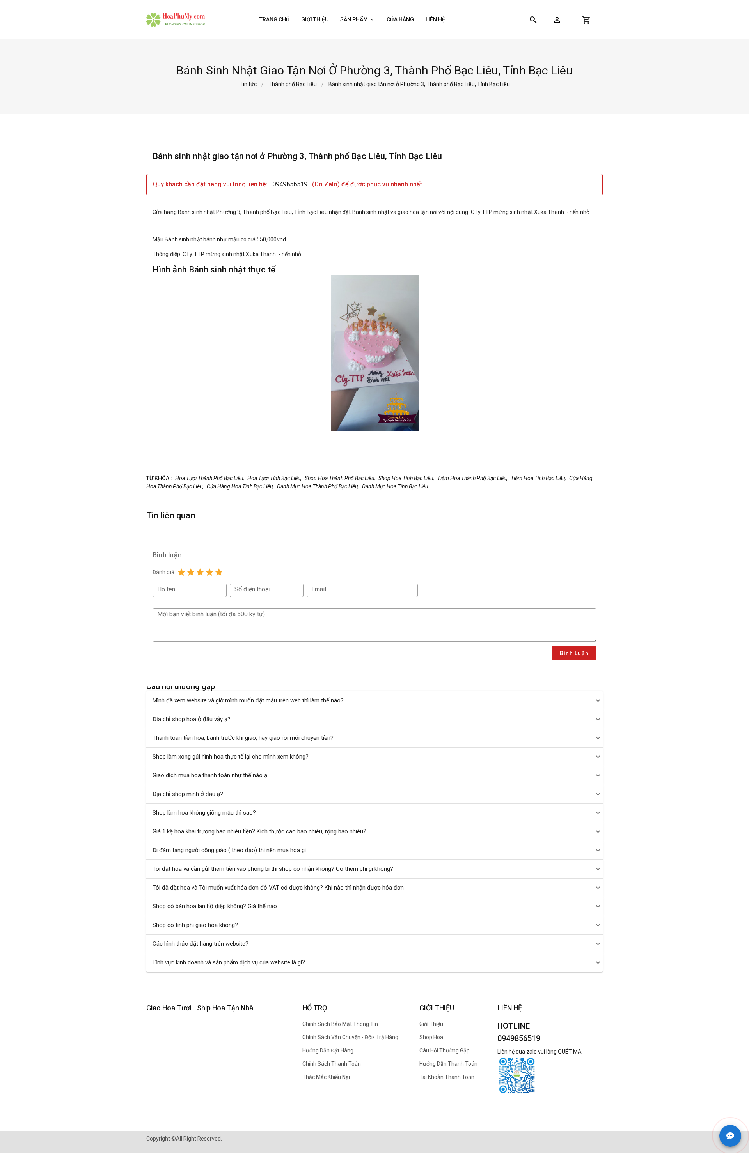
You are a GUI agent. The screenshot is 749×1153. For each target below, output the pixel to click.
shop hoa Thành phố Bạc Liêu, (340, 478)
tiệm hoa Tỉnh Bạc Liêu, (538, 478)
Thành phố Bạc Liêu (292, 84)
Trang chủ (274, 19)
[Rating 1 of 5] (181, 572)
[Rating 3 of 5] (200, 572)
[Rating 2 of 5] (190, 572)
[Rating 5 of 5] (219, 572)
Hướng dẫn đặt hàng (327, 1050)
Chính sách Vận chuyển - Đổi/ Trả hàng (350, 1037)
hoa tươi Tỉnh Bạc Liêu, (274, 478)
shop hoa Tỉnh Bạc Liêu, (406, 478)
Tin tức (248, 84)
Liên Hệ (435, 19)
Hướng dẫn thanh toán (448, 1063)
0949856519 (290, 184)
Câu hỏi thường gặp (444, 1050)
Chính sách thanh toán (331, 1063)
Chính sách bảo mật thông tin (340, 1024)
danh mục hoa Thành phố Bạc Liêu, (318, 486)
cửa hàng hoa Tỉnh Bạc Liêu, (240, 486)
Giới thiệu (314, 19)
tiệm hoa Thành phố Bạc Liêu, (472, 478)
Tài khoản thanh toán (446, 1077)
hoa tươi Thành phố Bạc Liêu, (209, 478)
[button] (557, 20)
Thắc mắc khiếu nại (326, 1077)
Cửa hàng (400, 19)
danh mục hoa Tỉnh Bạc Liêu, (395, 486)
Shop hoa (431, 1037)
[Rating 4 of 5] (209, 572)
